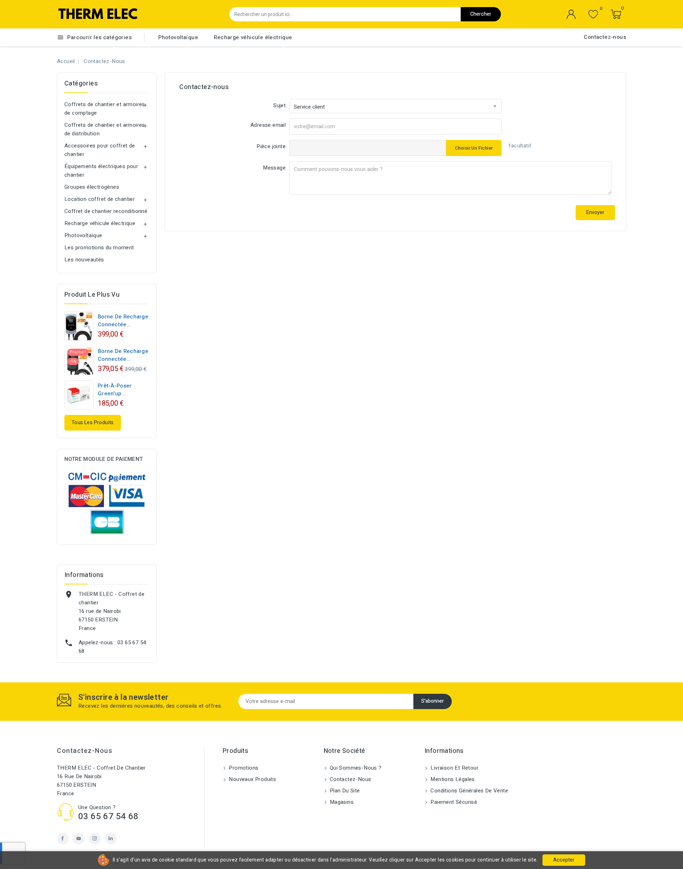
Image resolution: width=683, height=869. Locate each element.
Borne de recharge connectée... (123, 320)
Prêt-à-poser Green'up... (115, 389)
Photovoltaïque (178, 37)
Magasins (341, 802)
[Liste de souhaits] (593, 14)
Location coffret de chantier (99, 199)
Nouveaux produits (251, 779)
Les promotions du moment (99, 247)
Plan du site (344, 791)
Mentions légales (452, 779)
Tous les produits (93, 422)
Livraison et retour (453, 768)
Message (274, 168)
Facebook (63, 838)
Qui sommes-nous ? (355, 768)
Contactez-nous (605, 37)
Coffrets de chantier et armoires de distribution (104, 129)
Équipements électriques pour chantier (101, 170)
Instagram (95, 838)
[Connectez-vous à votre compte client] (571, 14)
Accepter (564, 860)
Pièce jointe (271, 146)
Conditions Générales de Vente (468, 791)
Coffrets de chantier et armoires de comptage (104, 108)
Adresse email (268, 125)
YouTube (79, 838)
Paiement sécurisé (453, 802)
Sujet (279, 105)
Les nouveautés (84, 260)
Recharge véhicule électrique (253, 37)
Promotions (242, 768)
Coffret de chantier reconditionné (105, 211)
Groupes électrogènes (91, 187)
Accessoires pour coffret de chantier (99, 150)
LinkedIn (111, 838)
